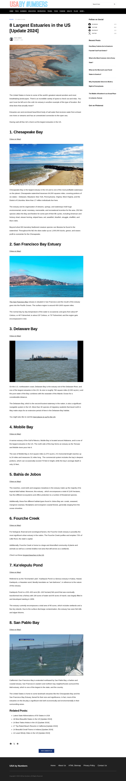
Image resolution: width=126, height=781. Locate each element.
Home (53, 765)
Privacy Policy (89, 765)
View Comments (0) (46, 751)
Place (12, 19)
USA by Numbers (18, 766)
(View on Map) (15, 139)
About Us (62, 765)
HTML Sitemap (75, 765)
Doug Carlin (18, 37)
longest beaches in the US (33, 555)
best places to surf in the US (44, 417)
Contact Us (102, 765)
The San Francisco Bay (19, 302)
